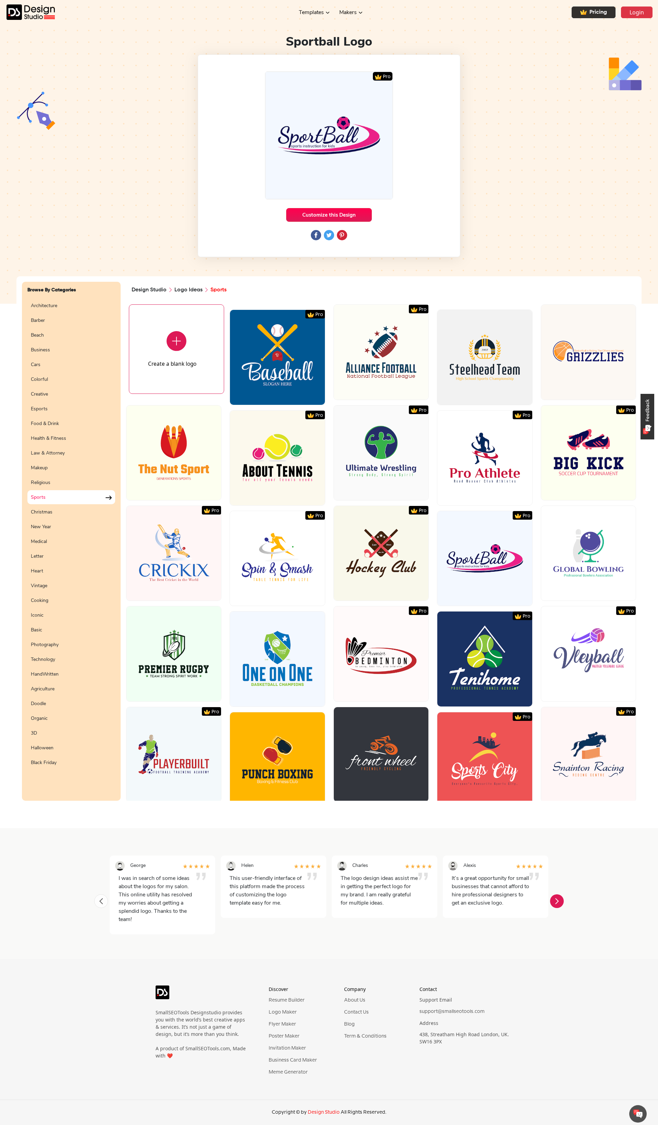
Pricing (598, 12)
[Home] (27, 12)
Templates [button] (311, 12)
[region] (71, 546)
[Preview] (270, 397)
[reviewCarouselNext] (557, 901)
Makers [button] (348, 12)
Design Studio (149, 290)
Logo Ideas (188, 290)
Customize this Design (329, 214)
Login (637, 12)
